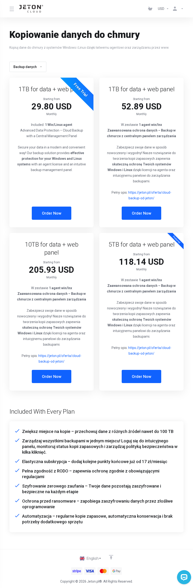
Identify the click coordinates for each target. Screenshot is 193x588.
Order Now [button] (51, 213)
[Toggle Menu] (12, 9)
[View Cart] (151, 8)
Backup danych (25, 67)
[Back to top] (111, 557)
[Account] (177, 8)
